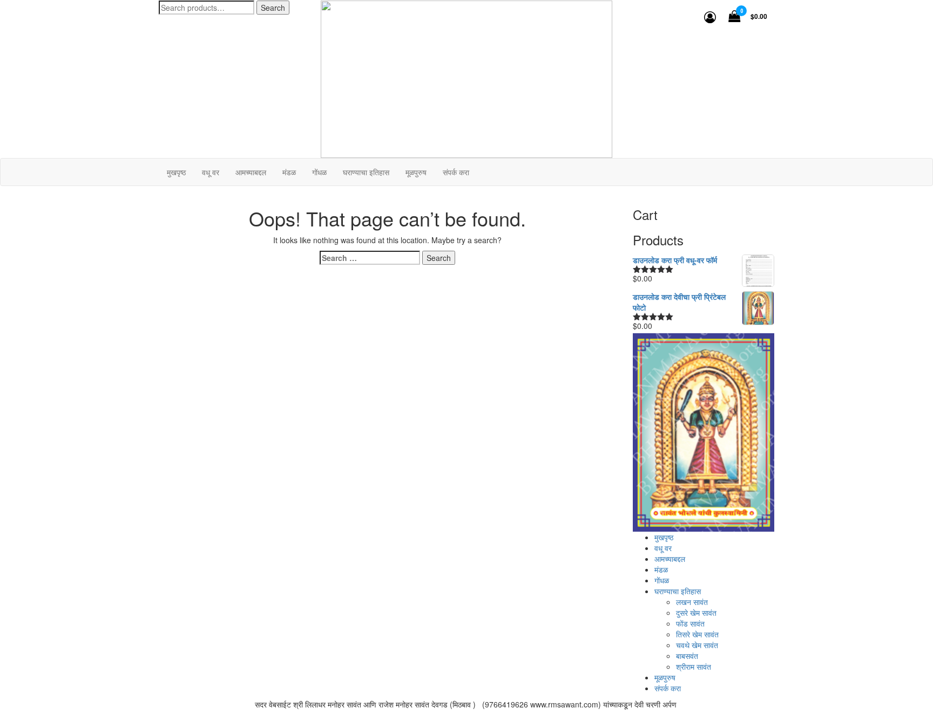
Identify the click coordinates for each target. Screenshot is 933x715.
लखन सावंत (692, 601)
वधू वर (663, 547)
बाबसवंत (687, 655)
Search (273, 7)
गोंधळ (661, 580)
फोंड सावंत (690, 623)
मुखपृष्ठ (663, 537)
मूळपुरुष (664, 677)
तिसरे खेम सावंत (697, 634)
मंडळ (661, 569)
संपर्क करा (667, 688)
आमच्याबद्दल (669, 558)
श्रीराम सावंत (693, 666)
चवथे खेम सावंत (697, 645)
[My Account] (710, 16)
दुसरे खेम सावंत (696, 612)
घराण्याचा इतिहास (677, 591)
